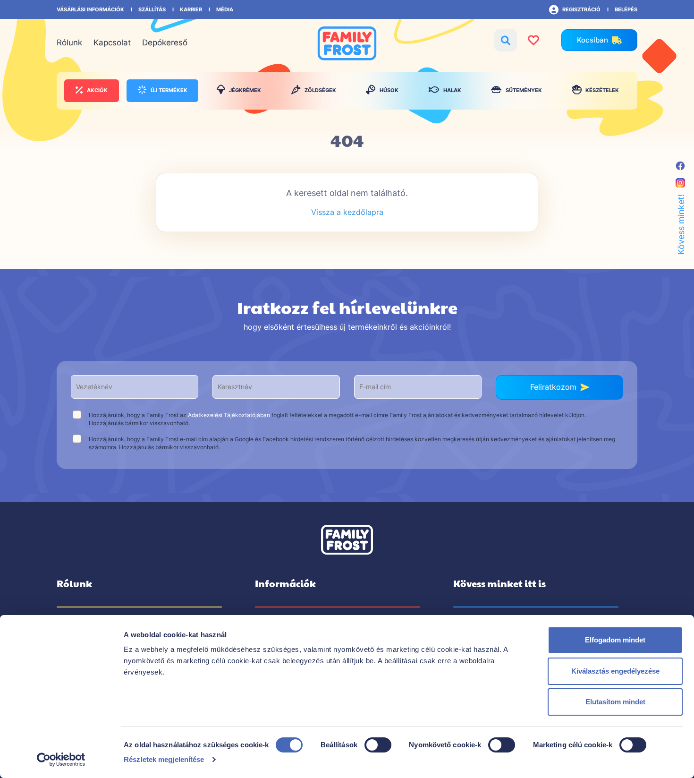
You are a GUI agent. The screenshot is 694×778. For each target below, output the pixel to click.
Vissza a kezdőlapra (347, 212)
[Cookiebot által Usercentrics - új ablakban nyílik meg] (61, 759)
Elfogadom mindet (615, 640)
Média (224, 9)
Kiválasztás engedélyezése (615, 671)
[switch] (377, 744)
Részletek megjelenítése (164, 759)
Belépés (626, 9)
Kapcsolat (112, 42)
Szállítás (152, 9)
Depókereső (164, 42)
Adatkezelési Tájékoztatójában (229, 415)
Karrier (191, 9)
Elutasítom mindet (615, 702)
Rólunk (69, 42)
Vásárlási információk (90, 9)
